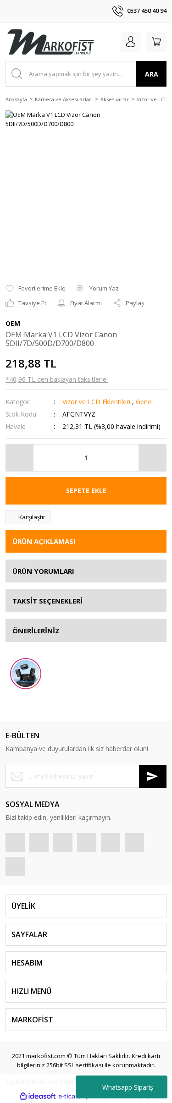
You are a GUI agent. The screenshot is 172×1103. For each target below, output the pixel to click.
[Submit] (152, 776)
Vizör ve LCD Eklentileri (96, 401)
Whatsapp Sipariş (127, 1087)
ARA (151, 74)
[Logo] (50, 42)
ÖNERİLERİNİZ (36, 630)
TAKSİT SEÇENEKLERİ (47, 600)
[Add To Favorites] (36, 288)
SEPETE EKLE (86, 490)
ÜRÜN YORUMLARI (43, 571)
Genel (144, 401)
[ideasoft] (37, 1096)
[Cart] (156, 42)
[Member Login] (131, 42)
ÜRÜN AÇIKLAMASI (44, 541)
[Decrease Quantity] (19, 457)
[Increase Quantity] (152, 457)
